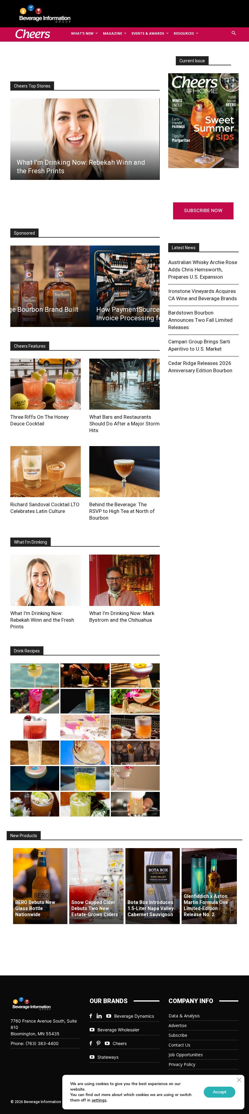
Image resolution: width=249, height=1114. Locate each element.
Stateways (107, 1057)
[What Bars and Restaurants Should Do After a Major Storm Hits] (124, 384)
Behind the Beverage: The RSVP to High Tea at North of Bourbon (122, 511)
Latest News (184, 247)
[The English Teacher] (84, 727)
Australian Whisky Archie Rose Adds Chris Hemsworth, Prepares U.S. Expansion (202, 269)
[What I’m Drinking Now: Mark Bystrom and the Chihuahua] (124, 580)
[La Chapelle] (84, 675)
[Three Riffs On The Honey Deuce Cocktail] (45, 384)
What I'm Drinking (30, 542)
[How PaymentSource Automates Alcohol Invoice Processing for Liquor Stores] (84, 286)
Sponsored (24, 233)
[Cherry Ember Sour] (34, 727)
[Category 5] (34, 701)
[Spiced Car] (135, 804)
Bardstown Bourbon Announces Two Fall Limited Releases (200, 320)
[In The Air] (34, 753)
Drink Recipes (27, 650)
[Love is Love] (34, 778)
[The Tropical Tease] (135, 701)
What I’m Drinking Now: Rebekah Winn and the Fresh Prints (42, 620)
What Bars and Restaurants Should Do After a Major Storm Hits (124, 423)
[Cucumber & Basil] (34, 675)
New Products (23, 835)
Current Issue (192, 60)
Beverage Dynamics (134, 1016)
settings (99, 1100)
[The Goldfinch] (84, 778)
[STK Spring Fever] (34, 804)
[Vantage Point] (84, 701)
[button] (234, 33)
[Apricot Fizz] (135, 727)
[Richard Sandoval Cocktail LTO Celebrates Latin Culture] (45, 471)
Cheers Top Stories (32, 86)
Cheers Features (30, 346)
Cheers (120, 1043)
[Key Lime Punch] (84, 753)
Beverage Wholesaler (118, 1029)
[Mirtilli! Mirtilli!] (135, 675)
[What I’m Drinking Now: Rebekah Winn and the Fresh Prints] (84, 139)
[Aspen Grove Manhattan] (135, 753)
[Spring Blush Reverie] (135, 778)
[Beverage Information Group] (50, 13)
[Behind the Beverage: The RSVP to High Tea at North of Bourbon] (124, 471)
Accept (219, 1092)
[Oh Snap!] (84, 804)
